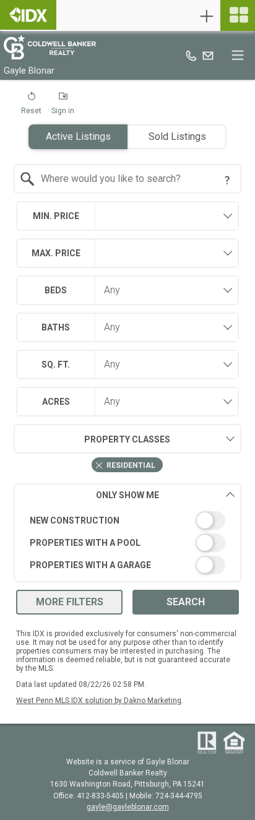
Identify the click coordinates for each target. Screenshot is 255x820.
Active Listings (78, 136)
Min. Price (56, 216)
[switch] (127, 520)
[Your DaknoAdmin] (28, 15)
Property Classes (127, 439)
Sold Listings (177, 136)
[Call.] (191, 55)
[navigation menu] (237, 15)
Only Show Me (127, 495)
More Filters (69, 602)
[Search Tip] (227, 180)
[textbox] (135, 178)
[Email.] (208, 55)
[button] (31, 106)
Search (185, 602)
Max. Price (56, 253)
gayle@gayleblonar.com (128, 807)
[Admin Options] (206, 16)
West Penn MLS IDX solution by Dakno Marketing (98, 700)
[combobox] (127, 179)
